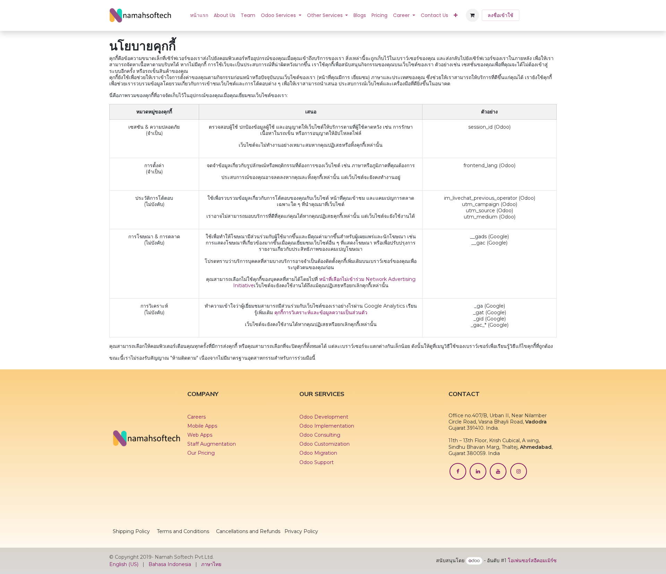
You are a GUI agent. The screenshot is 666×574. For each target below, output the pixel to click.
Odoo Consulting (319, 435)
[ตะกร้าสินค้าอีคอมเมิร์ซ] (472, 15)
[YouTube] (498, 471)
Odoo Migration (318, 453)
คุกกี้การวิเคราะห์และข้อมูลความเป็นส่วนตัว (320, 312)
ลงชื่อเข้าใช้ (500, 15)
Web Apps (199, 435)
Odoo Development (323, 417)
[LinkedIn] (478, 471)
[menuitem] (199, 15)
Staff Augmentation (212, 444)
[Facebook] (458, 471)
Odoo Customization (324, 444)
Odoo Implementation (326, 426)
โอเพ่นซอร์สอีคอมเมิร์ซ (532, 560)
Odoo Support (316, 462)
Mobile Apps (202, 426)
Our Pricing (201, 453)
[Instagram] (518, 471)
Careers (196, 417)
